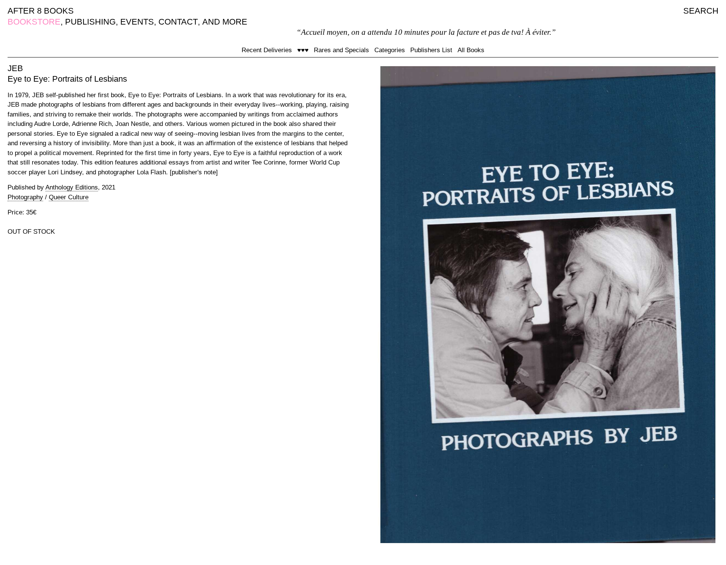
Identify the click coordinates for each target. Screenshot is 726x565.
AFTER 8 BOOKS (41, 11)
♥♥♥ (303, 50)
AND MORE (224, 21)
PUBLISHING (90, 21)
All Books (471, 50)
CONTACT (178, 21)
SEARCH (700, 11)
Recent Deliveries (267, 50)
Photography (25, 197)
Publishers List (431, 50)
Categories (389, 50)
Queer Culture (68, 197)
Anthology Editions (71, 187)
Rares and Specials (341, 50)
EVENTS (137, 21)
